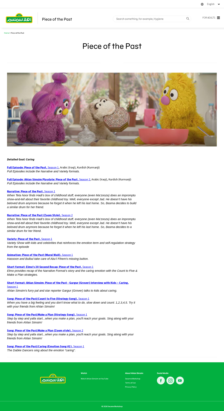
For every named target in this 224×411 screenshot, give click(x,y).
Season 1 (33, 167)
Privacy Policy (131, 387)
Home (6, 33)
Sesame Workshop (132, 378)
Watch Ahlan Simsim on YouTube (94, 378)
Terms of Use (130, 382)
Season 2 (48, 179)
